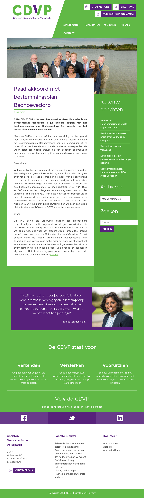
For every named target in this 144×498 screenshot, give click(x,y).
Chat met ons (100, 7)
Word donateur (111, 443)
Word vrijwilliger (111, 450)
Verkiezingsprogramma (118, 14)
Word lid (110, 25)
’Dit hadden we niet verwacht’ (70, 456)
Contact (68, 33)
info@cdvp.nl (14, 461)
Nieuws (125, 25)
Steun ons (127, 7)
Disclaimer (80, 493)
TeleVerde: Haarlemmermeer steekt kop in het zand (113, 124)
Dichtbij (54, 254)
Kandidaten (92, 25)
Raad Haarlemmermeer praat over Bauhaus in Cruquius (113, 137)
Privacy (92, 493)
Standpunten (71, 25)
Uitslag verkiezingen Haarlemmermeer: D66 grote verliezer (113, 172)
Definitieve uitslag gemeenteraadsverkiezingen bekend (115, 159)
